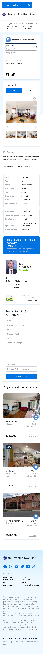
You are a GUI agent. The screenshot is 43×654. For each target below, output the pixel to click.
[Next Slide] (35, 112)
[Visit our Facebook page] (6, 567)
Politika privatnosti (11, 638)
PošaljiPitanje (21, 376)
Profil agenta (32, 301)
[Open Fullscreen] (35, 127)
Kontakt (24, 582)
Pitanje (8, 338)
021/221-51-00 (16, 246)
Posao (24, 577)
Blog (4, 582)
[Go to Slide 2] (21, 134)
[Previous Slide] (8, 112)
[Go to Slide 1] (11, 134)
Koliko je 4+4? (11, 364)
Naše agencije (26, 580)
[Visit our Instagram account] (12, 567)
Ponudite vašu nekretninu (30, 585)
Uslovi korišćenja (29, 638)
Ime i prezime (10, 320)
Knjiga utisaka (7, 585)
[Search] (29, 5)
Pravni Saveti (7, 577)
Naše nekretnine (8, 580)
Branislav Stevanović (25, 265)
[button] (21, 112)
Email (8, 329)
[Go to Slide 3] (32, 134)
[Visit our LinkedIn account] (29, 567)
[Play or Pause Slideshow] (7, 127)
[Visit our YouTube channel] (18, 567)
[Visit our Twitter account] (23, 567)
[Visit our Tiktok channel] (35, 567)
